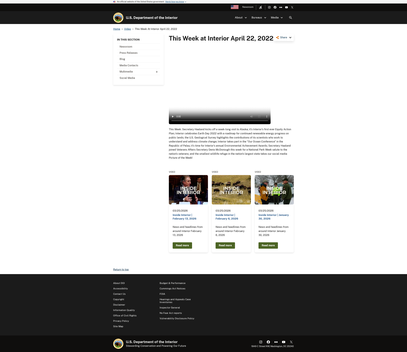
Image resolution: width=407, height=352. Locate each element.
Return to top (121, 269)
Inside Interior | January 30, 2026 (274, 216)
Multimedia (126, 71)
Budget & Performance (173, 283)
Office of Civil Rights (125, 315)
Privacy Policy (121, 321)
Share (283, 37)
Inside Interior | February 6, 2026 (227, 216)
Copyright (118, 299)
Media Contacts (129, 65)
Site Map (118, 326)
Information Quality (124, 310)
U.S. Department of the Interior (152, 18)
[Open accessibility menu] (260, 7)
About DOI (119, 283)
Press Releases (129, 52)
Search (290, 17)
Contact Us (119, 294)
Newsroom (247, 7)
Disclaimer (119, 304)
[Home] (118, 18)
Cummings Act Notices (172, 288)
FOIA (162, 294)
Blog (122, 59)
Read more (182, 245)
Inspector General (170, 307)
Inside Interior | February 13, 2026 (184, 216)
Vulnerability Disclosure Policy (177, 318)
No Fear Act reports (171, 313)
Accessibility (120, 288)
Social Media (127, 77)
